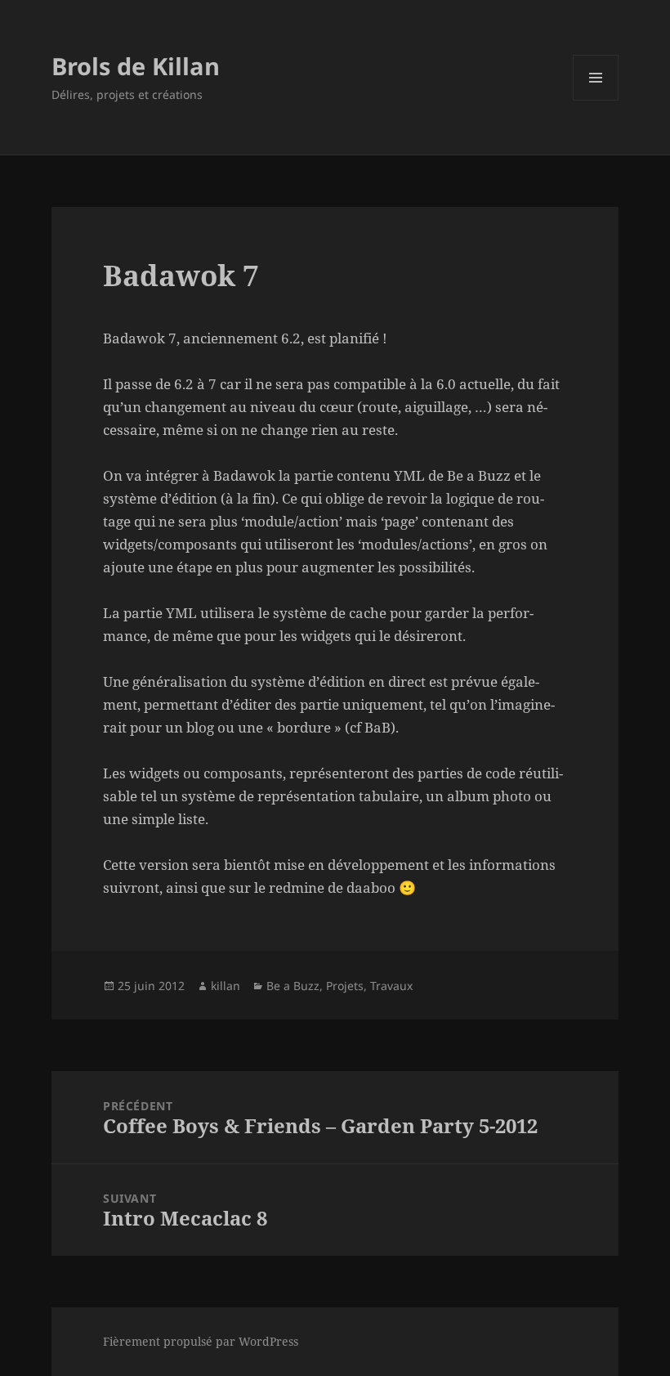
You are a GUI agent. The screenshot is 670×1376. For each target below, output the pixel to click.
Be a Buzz (292, 985)
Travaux (391, 985)
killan (225, 985)
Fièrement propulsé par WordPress (200, 1341)
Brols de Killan (135, 66)
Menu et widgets (596, 100)
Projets (345, 985)
